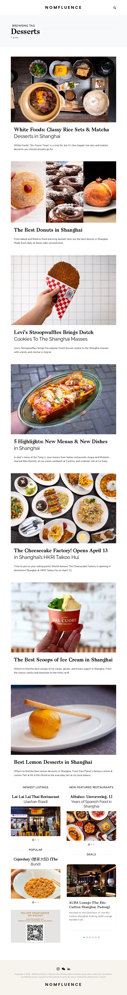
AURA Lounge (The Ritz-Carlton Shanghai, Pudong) (89, 905)
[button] (84, 937)
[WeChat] (63, 968)
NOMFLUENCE (63, 7)
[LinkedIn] (69, 968)
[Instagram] (58, 968)
